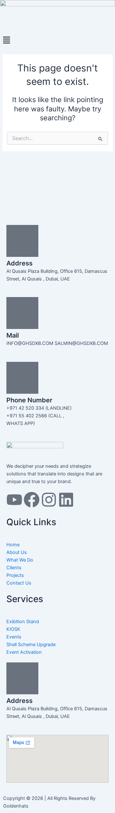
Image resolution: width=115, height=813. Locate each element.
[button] (57, 40)
